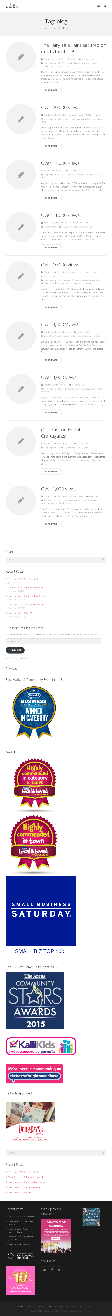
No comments (88, 59)
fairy (67, 63)
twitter (69, 503)
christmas (61, 174)
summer (94, 389)
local (57, 283)
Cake (54, 59)
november (64, 283)
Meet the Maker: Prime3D (20, 613)
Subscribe (15, 650)
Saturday (88, 336)
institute (87, 63)
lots (79, 336)
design (73, 174)
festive (92, 280)
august (46, 336)
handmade (78, 63)
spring (51, 66)
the (67, 66)
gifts (71, 63)
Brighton (47, 59)
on (83, 119)
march (95, 63)
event (70, 389)
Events (64, 59)
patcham (44, 66)
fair (63, 63)
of (82, 336)
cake (59, 280)
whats (43, 122)
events (64, 119)
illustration (89, 174)
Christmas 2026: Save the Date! (23, 579)
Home (45, 28)
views (99, 119)
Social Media (77, 115)
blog (46, 63)
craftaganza (66, 447)
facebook (85, 500)
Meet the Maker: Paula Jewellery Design (26, 596)
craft (59, 59)
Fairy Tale (72, 59)
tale (63, 66)
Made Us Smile (70, 223)
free (98, 280)
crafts (59, 63)
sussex (58, 66)
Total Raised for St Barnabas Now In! (25, 587)
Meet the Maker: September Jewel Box (26, 604)
